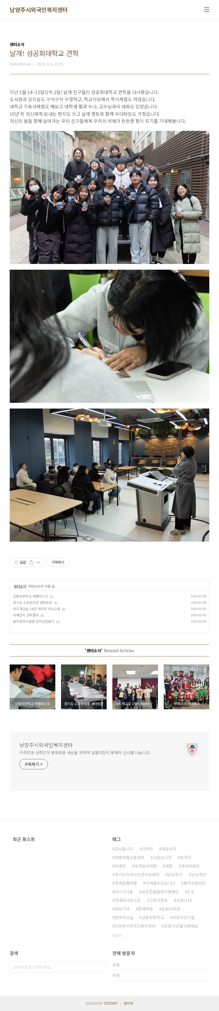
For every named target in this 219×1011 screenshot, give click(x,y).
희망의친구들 (184, 917)
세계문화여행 (126, 883)
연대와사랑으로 (128, 900)
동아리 (185, 857)
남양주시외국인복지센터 (39, 10)
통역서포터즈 (195, 883)
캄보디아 (122, 909)
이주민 (147, 849)
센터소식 (20, 586)
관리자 (128, 1003)
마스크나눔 (124, 891)
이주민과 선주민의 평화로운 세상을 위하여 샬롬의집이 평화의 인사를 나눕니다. (85, 752)
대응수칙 (168, 849)
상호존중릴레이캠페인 (160, 891)
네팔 (169, 866)
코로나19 (184, 900)
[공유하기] (31, 562)
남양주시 (175, 874)
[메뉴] (207, 10)
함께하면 (145, 909)
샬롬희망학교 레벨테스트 (30, 596)
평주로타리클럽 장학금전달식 (33, 621)
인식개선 (198, 874)
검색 (101, 967)
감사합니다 (124, 849)
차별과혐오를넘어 (129, 857)
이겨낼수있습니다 (160, 883)
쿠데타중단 (190, 866)
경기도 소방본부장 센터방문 (32, 602)
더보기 (117, 935)
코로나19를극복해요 (181, 926)
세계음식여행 (145, 866)
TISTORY (110, 1003)
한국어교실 (124, 917)
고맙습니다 (162, 857)
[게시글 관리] (38, 562)
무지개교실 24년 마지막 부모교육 (36, 608)
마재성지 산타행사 (26, 614)
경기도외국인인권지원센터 (137, 874)
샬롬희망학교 (153, 917)
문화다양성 (170, 909)
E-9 (190, 891)
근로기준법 (158, 900)
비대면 (120, 866)
